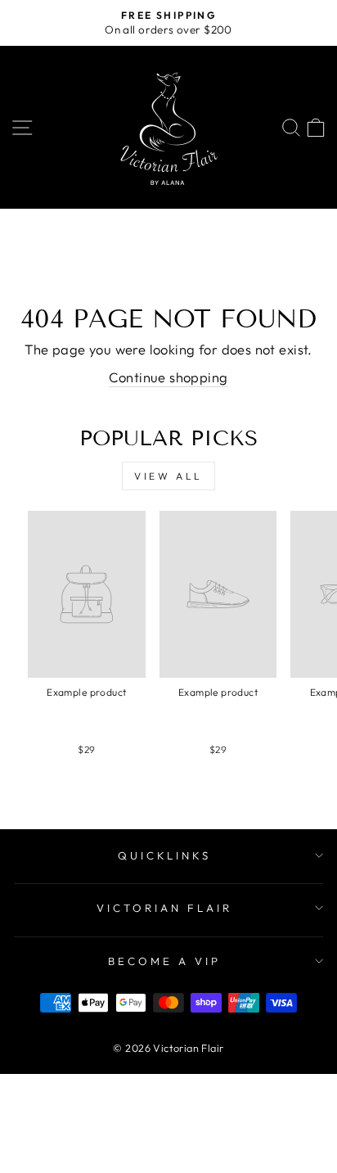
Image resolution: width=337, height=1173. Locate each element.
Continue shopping (168, 377)
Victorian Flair (164, 907)
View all (168, 476)
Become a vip (164, 961)
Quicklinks (165, 855)
